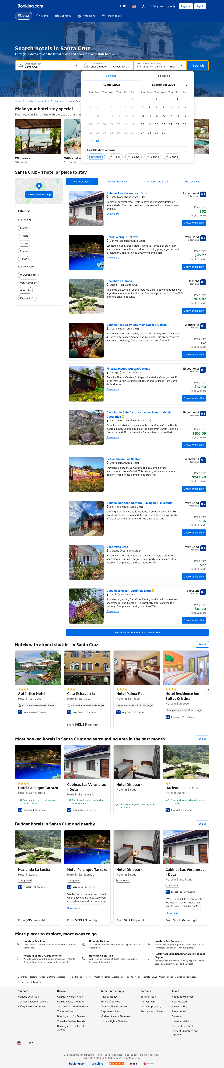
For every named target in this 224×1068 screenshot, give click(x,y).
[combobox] (48, 66)
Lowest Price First (117, 181)
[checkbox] (132, 99)
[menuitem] (23, 16)
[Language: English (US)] (134, 6)
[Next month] (187, 84)
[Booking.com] (30, 6)
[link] (39, 228)
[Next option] (208, 690)
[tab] (111, 75)
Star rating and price (156, 181)
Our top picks (82, 181)
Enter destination (33, 64)
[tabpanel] (137, 121)
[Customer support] (143, 6)
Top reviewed (192, 181)
